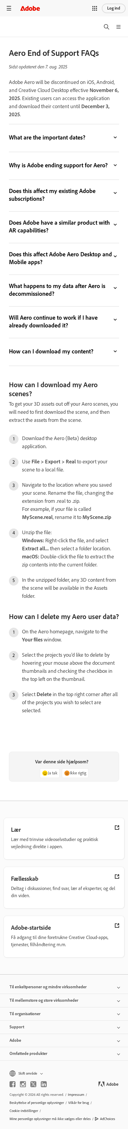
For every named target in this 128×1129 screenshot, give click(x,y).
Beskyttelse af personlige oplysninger (37, 1103)
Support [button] (17, 1027)
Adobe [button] (15, 1040)
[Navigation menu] (9, 8)
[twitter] (33, 1084)
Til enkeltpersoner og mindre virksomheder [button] (48, 986)
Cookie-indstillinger (24, 1111)
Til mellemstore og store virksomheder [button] (44, 1000)
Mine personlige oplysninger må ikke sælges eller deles (50, 1119)
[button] (94, 8)
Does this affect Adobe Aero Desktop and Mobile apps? (60, 258)
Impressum (76, 1095)
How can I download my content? (51, 351)
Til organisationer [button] (25, 1013)
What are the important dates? (47, 137)
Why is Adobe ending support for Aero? (58, 165)
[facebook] (12, 1084)
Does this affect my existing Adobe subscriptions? (52, 194)
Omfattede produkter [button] (28, 1053)
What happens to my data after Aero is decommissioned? (57, 289)
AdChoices (107, 1119)
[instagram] (23, 1084)
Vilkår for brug (78, 1103)
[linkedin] (44, 1084)
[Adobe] (30, 8)
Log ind (113, 8)
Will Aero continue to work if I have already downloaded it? (53, 321)
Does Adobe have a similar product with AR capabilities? (59, 226)
